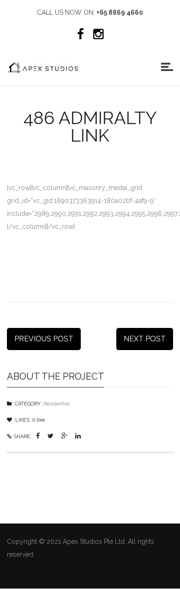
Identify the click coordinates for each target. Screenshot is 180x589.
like (38, 420)
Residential (56, 404)
